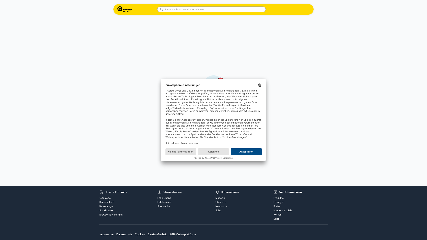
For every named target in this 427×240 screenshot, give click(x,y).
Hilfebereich (164, 202)
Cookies (140, 234)
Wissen (278, 214)
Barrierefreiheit (157, 234)
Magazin (220, 197)
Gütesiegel (105, 197)
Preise (277, 206)
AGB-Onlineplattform (182, 234)
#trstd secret (106, 210)
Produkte (279, 197)
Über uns (221, 202)
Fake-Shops (164, 197)
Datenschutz (124, 234)
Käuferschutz (106, 202)
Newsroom (221, 206)
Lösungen (279, 202)
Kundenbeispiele (283, 210)
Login (277, 218)
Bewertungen (106, 206)
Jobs (218, 210)
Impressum (106, 234)
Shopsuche (163, 206)
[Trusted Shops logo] (124, 9)
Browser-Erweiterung (111, 214)
